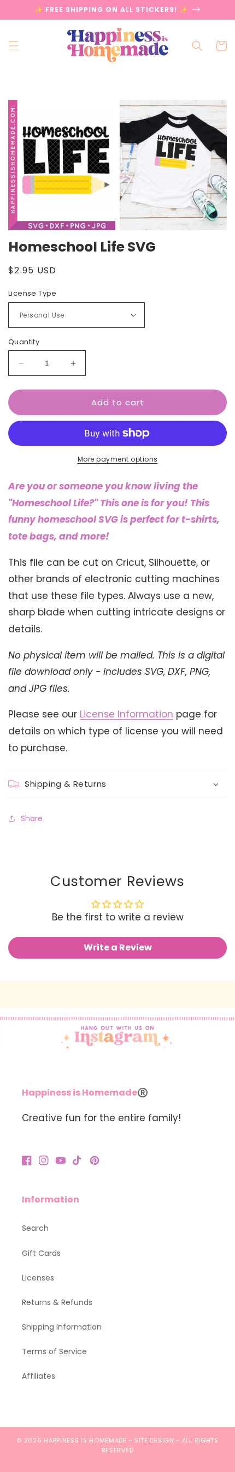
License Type (32, 293)
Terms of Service (54, 1351)
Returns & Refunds (57, 1302)
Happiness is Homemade (85, 1440)
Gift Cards (41, 1253)
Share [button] (32, 818)
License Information (126, 714)
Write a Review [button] (118, 947)
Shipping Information (62, 1326)
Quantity (23, 342)
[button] (14, 46)
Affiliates (38, 1376)
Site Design (154, 1440)
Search (35, 1228)
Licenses (38, 1277)
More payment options (118, 459)
